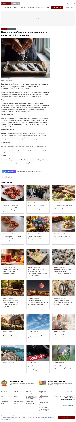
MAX (40, 171)
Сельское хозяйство (18, 401)
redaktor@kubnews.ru (68, 400)
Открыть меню (1, 7)
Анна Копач (20, 29)
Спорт (48, 7)
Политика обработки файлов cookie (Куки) (44, 410)
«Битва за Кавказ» (30, 393)
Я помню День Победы (42, 392)
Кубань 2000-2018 (30, 403)
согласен (66, 417)
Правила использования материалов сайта (43, 406)
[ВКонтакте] (5, 177)
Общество (16, 7)
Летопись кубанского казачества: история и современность (31, 397)
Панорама (4, 29)
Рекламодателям (43, 402)
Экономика (30, 7)
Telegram (74, 3)
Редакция (41, 399)
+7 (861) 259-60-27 (69, 398)
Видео (15, 396)
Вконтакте (67, 3)
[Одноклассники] (8, 177)
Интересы (16, 403)
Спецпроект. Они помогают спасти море (43, 396)
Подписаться (10, 171)
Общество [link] (5, 202)
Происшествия (40, 7)
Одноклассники (71, 3)
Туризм (15, 398)
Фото (15, 393)
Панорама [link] (56, 202)
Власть (23, 7)
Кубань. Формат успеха (32, 406)
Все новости (7, 7)
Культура (16, 391)
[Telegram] (11, 177)
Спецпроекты (57, 7)
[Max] (14, 177)
